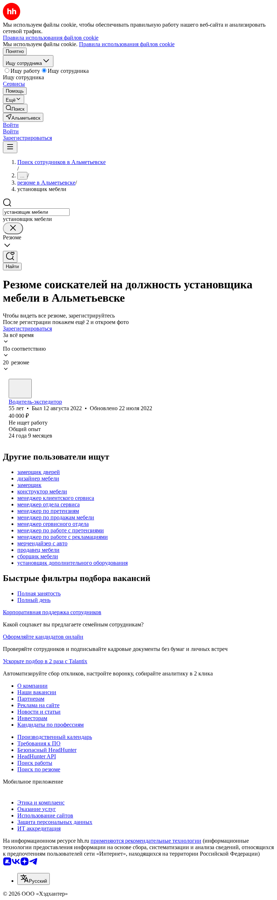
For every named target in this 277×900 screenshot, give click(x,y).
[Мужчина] (20, 388)
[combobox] (36, 212)
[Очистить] (13, 228)
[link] (15, 108)
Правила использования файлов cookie (127, 44)
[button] (11, 125)
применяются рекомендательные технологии (146, 841)
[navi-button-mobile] (10, 147)
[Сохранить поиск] (10, 257)
